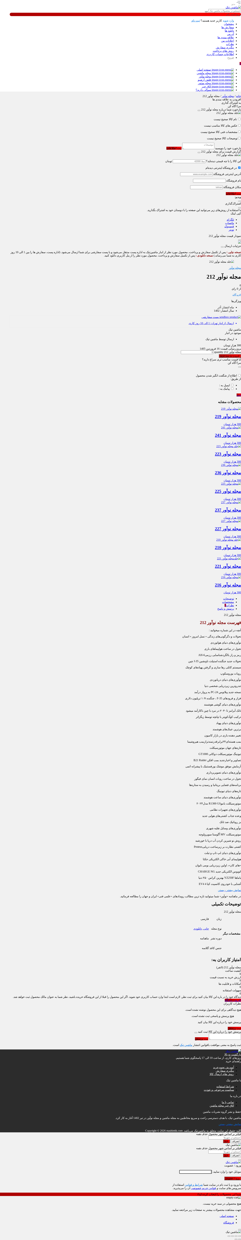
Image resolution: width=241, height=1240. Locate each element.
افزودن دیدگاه (233, 1000)
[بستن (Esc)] (229, 1236)
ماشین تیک (186, 1044)
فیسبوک (229, 226)
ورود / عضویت (233, 1178)
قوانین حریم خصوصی (203, 1188)
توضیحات (228, 598)
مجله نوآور (228, 96)
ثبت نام (195, 20)
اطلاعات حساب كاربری (220, 54)
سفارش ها (227, 27)
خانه (238, 96)
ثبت (239, 394)
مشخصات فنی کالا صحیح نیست (219, 131)
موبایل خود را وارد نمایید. (227, 1171)
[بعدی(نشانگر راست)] (236, 1239)
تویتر (231, 229)
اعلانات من (227, 40)
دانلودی (197, 928)
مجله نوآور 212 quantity (227, 352)
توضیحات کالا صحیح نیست (222, 138)
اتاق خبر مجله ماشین (222, 1105)
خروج (230, 57)
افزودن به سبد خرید (230, 356)
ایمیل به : (224, 385)
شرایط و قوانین (194, 1184)
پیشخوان (229, 23)
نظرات (230, 44)
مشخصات (228, 601)
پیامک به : (224, 388)
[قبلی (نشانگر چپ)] (239, 1239)
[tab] (122, 598)
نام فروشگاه (233, 180)
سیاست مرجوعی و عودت (219, 1089)
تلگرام (230, 219)
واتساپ (229, 222)
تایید (226, 1141)
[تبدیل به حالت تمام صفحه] (236, 1236)
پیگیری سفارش (225, 47)
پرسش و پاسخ (225, 608)
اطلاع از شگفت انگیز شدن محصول (216, 375)
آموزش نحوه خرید (223, 1067)
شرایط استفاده (225, 1086)
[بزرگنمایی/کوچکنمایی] (239, 1236)
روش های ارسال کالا (222, 1074)
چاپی (206, 928)
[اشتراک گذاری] (232, 1236)
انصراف (236, 1141)
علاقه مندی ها (226, 37)
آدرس (230, 34)
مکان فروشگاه (232, 187)
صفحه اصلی (227, 1216)
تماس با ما (228, 1102)
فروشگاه (228, 1222)
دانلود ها (229, 30)
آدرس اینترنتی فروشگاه (227, 174)
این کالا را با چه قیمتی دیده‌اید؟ (223, 161)
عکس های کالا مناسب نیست (220, 125)
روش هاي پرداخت (223, 50)
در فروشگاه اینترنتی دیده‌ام (221, 167)
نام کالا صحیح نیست (225, 119)
